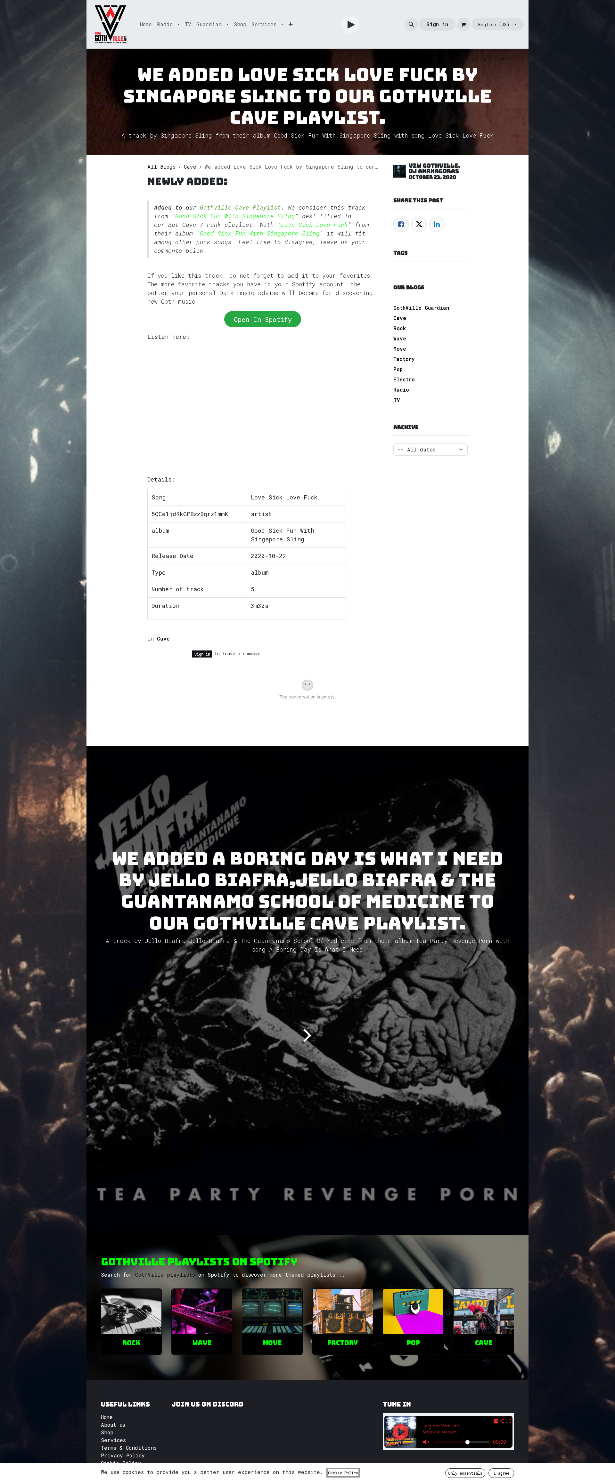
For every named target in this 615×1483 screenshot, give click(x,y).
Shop (107, 1432)
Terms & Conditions (129, 1447)
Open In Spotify (263, 319)
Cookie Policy (121, 1463)
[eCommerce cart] (463, 24)
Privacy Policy (123, 1455)
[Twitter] (419, 224)
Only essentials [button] (465, 1473)
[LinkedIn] (437, 224)
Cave (190, 166)
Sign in (437, 24)
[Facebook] (401, 224)
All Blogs (161, 166)
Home (107, 1417)
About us (113, 1424)
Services (113, 1440)
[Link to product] (131, 1311)
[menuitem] (145, 24)
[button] (411, 24)
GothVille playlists (165, 1274)
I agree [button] (501, 1473)
